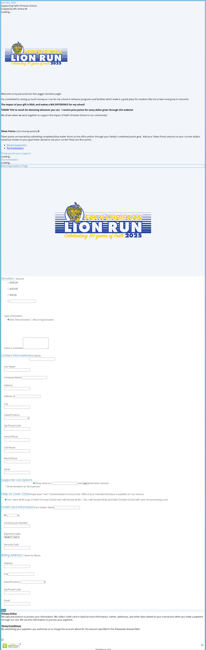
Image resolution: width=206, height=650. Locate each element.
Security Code (11, 544)
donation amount (99, 483)
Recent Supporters (17, 145)
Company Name (12, 377)
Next (3, 610)
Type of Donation (13, 315)
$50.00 (13, 294)
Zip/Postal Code (12, 425)
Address (8, 385)
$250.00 (14, 288)
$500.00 (14, 282)
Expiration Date (12, 533)
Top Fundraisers (15, 148)
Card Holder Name (44, 507)
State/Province (12, 414)
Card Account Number (16, 522)
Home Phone (11, 436)
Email (7, 469)
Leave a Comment (13, 348)
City (6, 404)
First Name (35, 355)
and (79, 483)
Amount (20, 278)
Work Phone (10, 458)
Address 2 (9, 396)
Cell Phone (9, 447)
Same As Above (32, 555)
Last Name (9, 366)
